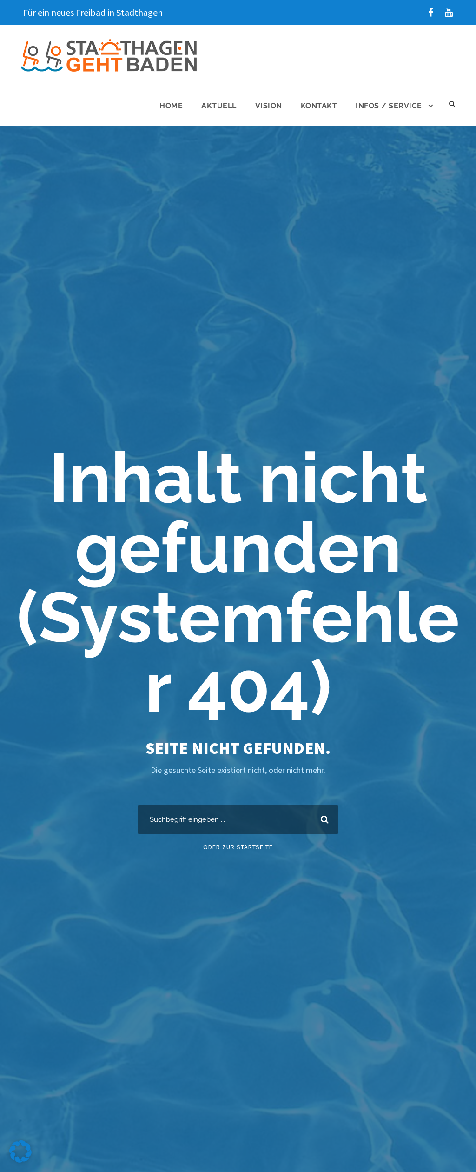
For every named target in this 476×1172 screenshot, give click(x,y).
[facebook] (430, 12)
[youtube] (449, 12)
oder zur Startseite (238, 847)
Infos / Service (389, 105)
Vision (268, 105)
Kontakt (319, 105)
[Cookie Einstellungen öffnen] (20, 1160)
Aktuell (219, 105)
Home (171, 105)
